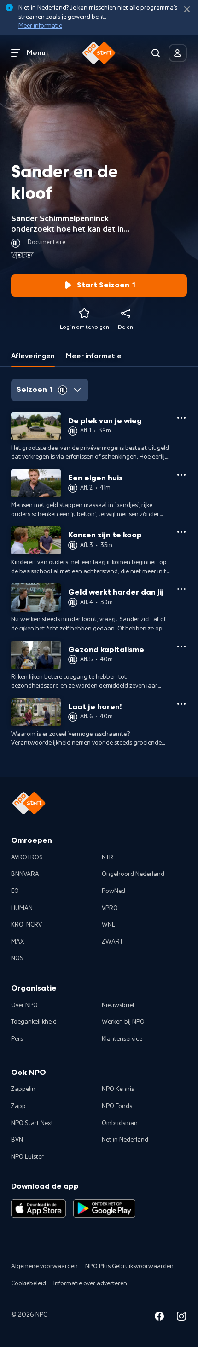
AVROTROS (27, 857)
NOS (17, 958)
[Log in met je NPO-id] (177, 53)
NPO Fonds (117, 1106)
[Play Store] (104, 1208)
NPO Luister (27, 1157)
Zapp (18, 1106)
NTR (107, 857)
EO (15, 891)
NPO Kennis (118, 1089)
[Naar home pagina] (99, 53)
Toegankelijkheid (34, 1022)
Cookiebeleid (28, 1283)
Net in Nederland (125, 1140)
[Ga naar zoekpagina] (155, 53)
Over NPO (24, 1005)
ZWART (112, 942)
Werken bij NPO (123, 1022)
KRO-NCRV (26, 924)
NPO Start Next (32, 1123)
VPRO (110, 908)
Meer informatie (40, 26)
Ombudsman (120, 1123)
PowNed (113, 891)
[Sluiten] (186, 9)
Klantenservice (122, 1039)
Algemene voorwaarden (44, 1266)
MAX (17, 942)
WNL (108, 924)
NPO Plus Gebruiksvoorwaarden (129, 1266)
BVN (17, 1140)
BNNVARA (25, 874)
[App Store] (38, 1208)
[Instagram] (181, 1318)
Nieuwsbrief (118, 1005)
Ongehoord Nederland (133, 874)
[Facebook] (159, 1318)
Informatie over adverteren (90, 1283)
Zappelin (23, 1089)
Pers (17, 1039)
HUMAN (22, 908)
